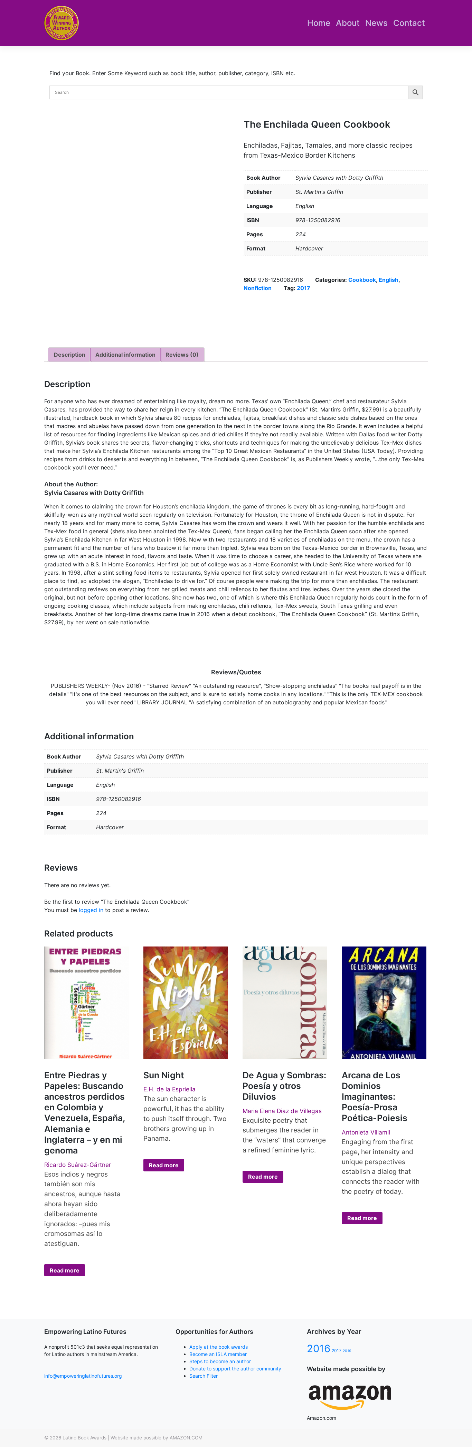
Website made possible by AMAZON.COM (156, 1437)
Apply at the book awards (218, 1347)
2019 (347, 1351)
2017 (303, 288)
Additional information (125, 354)
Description (69, 354)
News (376, 23)
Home (318, 23)
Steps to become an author (220, 1361)
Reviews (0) (182, 354)
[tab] (69, 354)
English (388, 279)
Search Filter (203, 1376)
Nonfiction (258, 288)
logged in (91, 909)
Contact (409, 23)
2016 (318, 1348)
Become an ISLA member (218, 1354)
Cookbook (362, 279)
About (348, 23)
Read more (64, 1270)
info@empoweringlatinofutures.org (83, 1376)
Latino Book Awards (84, 1437)
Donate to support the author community (235, 1368)
